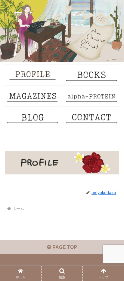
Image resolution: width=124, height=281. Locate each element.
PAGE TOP (64, 247)
